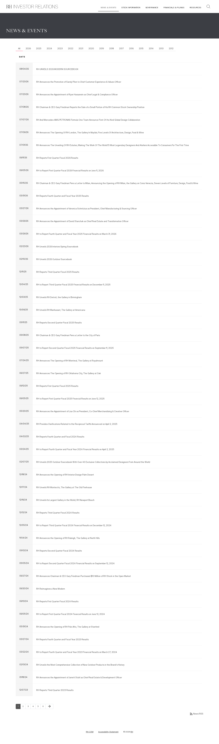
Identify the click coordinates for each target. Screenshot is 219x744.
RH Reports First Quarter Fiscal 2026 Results (57, 158)
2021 (81, 48)
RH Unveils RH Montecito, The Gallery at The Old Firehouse (64, 487)
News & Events (108, 8)
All (19, 48)
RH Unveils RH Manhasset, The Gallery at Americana (60, 310)
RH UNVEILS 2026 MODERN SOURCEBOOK (57, 69)
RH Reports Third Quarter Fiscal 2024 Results (57, 513)
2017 (121, 48)
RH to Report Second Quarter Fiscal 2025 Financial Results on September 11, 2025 (75, 348)
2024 (49, 48)
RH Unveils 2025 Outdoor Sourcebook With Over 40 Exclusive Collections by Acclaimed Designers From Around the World (93, 462)
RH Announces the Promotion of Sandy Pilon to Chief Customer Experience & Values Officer (78, 82)
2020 (91, 48)
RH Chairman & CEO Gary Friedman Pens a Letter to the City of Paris (68, 335)
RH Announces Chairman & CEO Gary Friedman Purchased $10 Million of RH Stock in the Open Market (83, 576)
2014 (151, 48)
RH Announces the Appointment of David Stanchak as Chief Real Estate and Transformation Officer (82, 221)
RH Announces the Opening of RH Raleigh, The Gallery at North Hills (68, 538)
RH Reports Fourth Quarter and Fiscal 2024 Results (60, 437)
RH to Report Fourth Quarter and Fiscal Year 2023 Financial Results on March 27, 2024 (76, 652)
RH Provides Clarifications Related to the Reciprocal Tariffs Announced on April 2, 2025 (76, 424)
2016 (131, 48)
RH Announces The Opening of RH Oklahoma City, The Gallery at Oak (68, 373)
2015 (141, 48)
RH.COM (89, 732)
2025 (38, 48)
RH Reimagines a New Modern (50, 589)
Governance (152, 8)
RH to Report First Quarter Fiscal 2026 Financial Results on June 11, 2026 (70, 171)
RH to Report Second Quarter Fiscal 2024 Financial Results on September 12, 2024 (75, 563)
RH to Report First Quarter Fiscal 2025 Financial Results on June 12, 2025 (70, 399)
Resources (195, 8)
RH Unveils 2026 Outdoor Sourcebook (54, 259)
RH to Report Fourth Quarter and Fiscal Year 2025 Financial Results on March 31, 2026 (76, 234)
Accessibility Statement (108, 732)
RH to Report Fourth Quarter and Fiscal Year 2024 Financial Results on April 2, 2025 (75, 449)
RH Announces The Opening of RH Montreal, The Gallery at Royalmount (69, 361)
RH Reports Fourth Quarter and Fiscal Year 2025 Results (62, 196)
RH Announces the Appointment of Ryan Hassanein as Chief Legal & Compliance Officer (77, 95)
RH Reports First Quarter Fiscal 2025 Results (57, 386)
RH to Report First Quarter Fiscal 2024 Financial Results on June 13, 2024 (70, 614)
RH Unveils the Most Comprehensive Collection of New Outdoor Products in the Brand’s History (80, 665)
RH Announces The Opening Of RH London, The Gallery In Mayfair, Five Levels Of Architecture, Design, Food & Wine (90, 133)
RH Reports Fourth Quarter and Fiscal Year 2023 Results (62, 639)
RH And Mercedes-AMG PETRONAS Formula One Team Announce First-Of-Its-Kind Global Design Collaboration (88, 120)
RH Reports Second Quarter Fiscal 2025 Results (59, 323)
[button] (208, 7)
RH (132, 732)
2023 (60, 48)
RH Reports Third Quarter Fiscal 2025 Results (57, 272)
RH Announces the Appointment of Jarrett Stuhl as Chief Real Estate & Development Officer (79, 677)
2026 (28, 48)
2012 (171, 48)
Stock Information (130, 8)
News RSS (196, 714)
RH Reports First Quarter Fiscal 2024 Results (57, 601)
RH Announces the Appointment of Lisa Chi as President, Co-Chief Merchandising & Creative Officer (82, 411)
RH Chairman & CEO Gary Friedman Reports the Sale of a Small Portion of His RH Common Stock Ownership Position (90, 107)
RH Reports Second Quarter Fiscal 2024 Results (59, 551)
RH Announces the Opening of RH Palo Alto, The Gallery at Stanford (67, 627)
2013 (161, 48)
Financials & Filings (174, 8)
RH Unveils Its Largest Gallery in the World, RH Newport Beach (65, 500)
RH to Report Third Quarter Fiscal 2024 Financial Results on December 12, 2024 (73, 525)
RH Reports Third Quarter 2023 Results (54, 690)
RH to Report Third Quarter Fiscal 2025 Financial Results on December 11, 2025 (73, 285)
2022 (70, 48)
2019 (101, 48)
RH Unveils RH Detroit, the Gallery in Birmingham (59, 297)
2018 (111, 48)
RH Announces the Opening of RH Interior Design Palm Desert (65, 475)
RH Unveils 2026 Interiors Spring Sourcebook (57, 247)
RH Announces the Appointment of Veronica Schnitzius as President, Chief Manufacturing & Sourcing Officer (86, 209)
